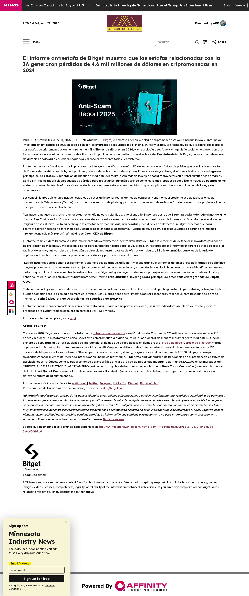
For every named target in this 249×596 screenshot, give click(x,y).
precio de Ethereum (198, 342)
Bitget (107, 140)
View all (240, 5)
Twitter (93, 383)
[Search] (197, 42)
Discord (133, 383)
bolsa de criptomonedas (109, 333)
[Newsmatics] (11, 311)
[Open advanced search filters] (205, 42)
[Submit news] (11, 285)
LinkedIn (120, 383)
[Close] (66, 522)
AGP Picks (11, 5)
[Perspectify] (11, 294)
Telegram (106, 383)
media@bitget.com (111, 388)
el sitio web (79, 383)
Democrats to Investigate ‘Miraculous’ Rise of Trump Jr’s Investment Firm (153, 5)
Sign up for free (37, 579)
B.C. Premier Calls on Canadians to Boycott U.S (47, 5)
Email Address (20, 563)
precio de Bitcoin (173, 342)
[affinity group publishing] (11, 302)
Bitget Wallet (52, 347)
